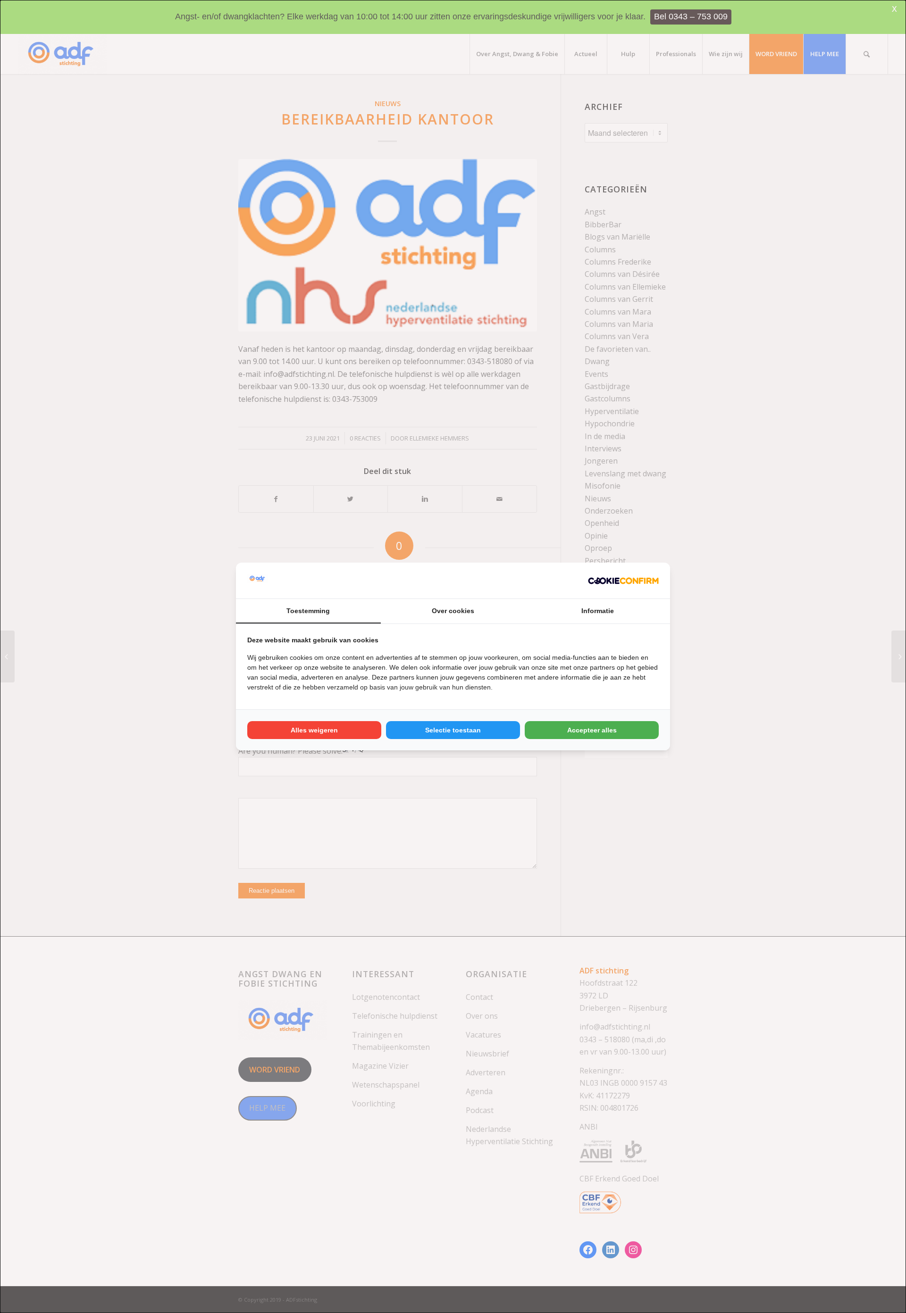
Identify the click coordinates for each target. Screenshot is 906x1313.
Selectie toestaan (453, 730)
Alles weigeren (314, 730)
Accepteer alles (592, 730)
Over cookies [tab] (453, 611)
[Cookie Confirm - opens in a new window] (623, 580)
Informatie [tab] (597, 611)
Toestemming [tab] (308, 611)
